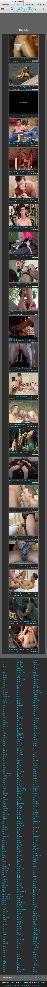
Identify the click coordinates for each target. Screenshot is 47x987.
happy (19, 773)
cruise (4, 889)
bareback (5, 722)
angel (4, 683)
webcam (36, 951)
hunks (19, 808)
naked (19, 919)
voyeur (35, 941)
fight (18, 698)
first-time (20, 706)
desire (4, 921)
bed (3, 739)
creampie (5, 885)
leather (19, 855)
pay (18, 968)
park (18, 962)
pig (34, 670)
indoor (19, 814)
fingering (20, 702)
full (18, 730)
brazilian (5, 795)
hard (18, 775)
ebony (4, 963)
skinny (35, 775)
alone (4, 672)
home (19, 786)
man (18, 881)
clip (3, 853)
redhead (36, 719)
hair (18, 764)
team (34, 880)
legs (18, 857)
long (18, 870)
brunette (4, 810)
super (35, 853)
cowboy (4, 881)
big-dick (4, 754)
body (3, 771)
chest (3, 840)
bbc (3, 728)
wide (34, 956)
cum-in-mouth (6, 895)
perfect (35, 661)
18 (2, 661)
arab (3, 685)
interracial (20, 820)
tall (34, 870)
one (18, 941)
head (19, 780)
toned (35, 906)
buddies (4, 816)
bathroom (5, 726)
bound (4, 788)
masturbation (21, 891)
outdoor (20, 951)
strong (35, 840)
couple (4, 878)
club (3, 859)
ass (3, 691)
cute (3, 902)
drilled (4, 948)
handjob (20, 769)
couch (4, 876)
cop (3, 874)
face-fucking (21, 679)
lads (18, 848)
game (19, 735)
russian (35, 741)
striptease (36, 837)
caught (4, 838)
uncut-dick (36, 930)
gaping (19, 739)
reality (35, 715)
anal (3, 681)
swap (35, 861)
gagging (20, 734)
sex (34, 754)
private (35, 698)
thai (34, 885)
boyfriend (5, 793)
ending (4, 971)
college (4, 866)
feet (18, 692)
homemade (21, 788)
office (19, 934)
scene (35, 743)
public (35, 704)
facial (19, 681)
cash (3, 833)
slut (34, 784)
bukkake (4, 820)
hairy (19, 765)
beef (3, 741)
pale (18, 956)
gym (18, 762)
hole (18, 784)
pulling (35, 706)
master (19, 889)
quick (35, 711)
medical (20, 896)
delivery (4, 919)
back (3, 707)
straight (35, 831)
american (5, 679)
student (35, 844)
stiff (34, 825)
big (3, 749)
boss (3, 784)
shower (35, 767)
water (35, 949)
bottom (4, 786)
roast (34, 732)
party (19, 964)
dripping (4, 950)
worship (35, 964)
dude (3, 956)
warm (35, 945)
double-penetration (5, 942)
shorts (35, 764)
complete (5, 870)
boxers (4, 790)
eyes (19, 676)
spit (34, 808)
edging (4, 965)
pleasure (36, 674)
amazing (5, 677)
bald (3, 713)
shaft (34, 758)
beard (4, 734)
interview (20, 822)
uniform (35, 934)
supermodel (37, 855)
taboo (35, 866)
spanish (35, 801)
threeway (36, 891)
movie (19, 915)
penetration (21, 969)
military (19, 898)
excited (19, 670)
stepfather (36, 822)
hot (18, 795)
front (18, 726)
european (20, 666)
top (34, 910)
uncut (35, 928)
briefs (3, 801)
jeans (19, 827)
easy (3, 960)
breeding (5, 799)
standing (36, 816)
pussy (35, 709)
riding (35, 724)
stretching (36, 835)
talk (34, 868)
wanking (36, 943)
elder (3, 967)
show (35, 765)
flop (18, 713)
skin (34, 773)
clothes (4, 857)
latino (19, 852)
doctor (4, 932)
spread (35, 812)
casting (4, 835)
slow (34, 782)
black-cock (5, 762)
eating (4, 962)
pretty (35, 696)
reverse (35, 722)
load (18, 865)
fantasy (19, 685)
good (19, 750)
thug (34, 896)
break (4, 797)
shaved (35, 760)
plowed (35, 676)
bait (3, 711)
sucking (35, 850)
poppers (36, 679)
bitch (3, 758)
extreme (20, 674)
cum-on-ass (6, 896)
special (35, 805)
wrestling (36, 966)
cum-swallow (6, 898)
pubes (35, 702)
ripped (35, 730)
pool (34, 677)
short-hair (36, 762)
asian (3, 689)
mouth (19, 913)
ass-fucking (5, 692)
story (34, 829)
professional (37, 700)
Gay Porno (23, 979)
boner (4, 779)
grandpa (20, 754)
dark (3, 910)
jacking (19, 823)
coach (4, 861)
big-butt (4, 750)
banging (4, 717)
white (35, 954)
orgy (18, 949)
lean (18, 853)
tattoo (35, 876)
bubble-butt (5, 814)
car (3, 831)
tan (34, 872)
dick (3, 923)
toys (34, 911)
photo (35, 662)
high (18, 782)
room (34, 735)
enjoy (19, 661)
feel (18, 691)
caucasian (5, 837)
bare (3, 721)
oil (18, 936)
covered (4, 880)
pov (34, 689)
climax (4, 852)
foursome (20, 719)
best (3, 747)
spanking (36, 803)
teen (34, 883)
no (18, 930)
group (19, 758)
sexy (34, 756)
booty (3, 782)
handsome (21, 771)
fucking (19, 728)
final (18, 700)
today (35, 904)
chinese (4, 842)
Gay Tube (40, 977)
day (3, 913)
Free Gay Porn (32, 977)
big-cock (4, 752)
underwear (36, 932)
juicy (18, 838)
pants (19, 960)
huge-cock (20, 803)
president (36, 694)
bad (3, 709)
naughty (20, 923)
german (20, 743)
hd (18, 779)
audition (4, 702)
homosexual (21, 790)
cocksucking (6, 865)
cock (3, 863)
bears (4, 735)
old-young (20, 939)
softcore (35, 793)
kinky (19, 840)
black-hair (5, 764)
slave (35, 777)
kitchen (19, 844)
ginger (19, 745)
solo (34, 797)
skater (35, 771)
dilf (3, 928)
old (18, 938)
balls (3, 715)
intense (19, 818)
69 (2, 662)
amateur (4, 676)
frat (18, 721)
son (34, 799)
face (18, 677)
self (34, 750)
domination (5, 936)
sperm (35, 807)
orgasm (19, 947)
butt (3, 822)
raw (34, 713)
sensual (35, 752)
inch (18, 812)
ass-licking (5, 694)
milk (18, 900)
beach (4, 732)
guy (18, 760)
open (19, 943)
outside (19, 953)
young (35, 971)
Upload (28, 985)
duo (3, 958)
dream (4, 947)
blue (3, 769)
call (3, 823)
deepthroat (5, 917)
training (35, 913)
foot (18, 715)
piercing (35, 668)
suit (34, 852)
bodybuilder (6, 775)
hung (19, 805)
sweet (35, 865)
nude (19, 932)
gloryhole (20, 749)
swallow (35, 859)
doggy (4, 934)
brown (4, 807)
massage (20, 887)
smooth (35, 788)
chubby (4, 844)
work (34, 962)
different (4, 924)
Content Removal (20, 985)
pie (34, 666)
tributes (35, 917)
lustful (19, 878)
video (35, 936)
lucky (19, 876)
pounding (36, 687)
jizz (18, 831)
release (35, 721)
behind (4, 743)
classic (4, 848)
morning (20, 911)
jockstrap (20, 837)
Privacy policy (36, 985)
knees (19, 846)
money (19, 906)
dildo (3, 926)
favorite (19, 689)
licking (19, 859)
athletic (4, 700)
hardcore (20, 777)
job (18, 833)
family (19, 683)
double (4, 939)
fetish (19, 696)
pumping (36, 707)
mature (19, 893)
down (3, 945)
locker (19, 866)
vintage (35, 938)
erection (20, 662)
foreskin (20, 717)
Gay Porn (16, 977)
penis (19, 971)
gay (18, 741)
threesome (36, 889)
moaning (20, 904)
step (34, 820)
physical (36, 664)
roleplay (35, 734)
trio (34, 921)
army (3, 687)
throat (35, 893)
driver (4, 952)
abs (3, 664)
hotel (19, 797)
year (34, 969)
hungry (19, 807)
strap (34, 833)
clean (3, 850)
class (3, 846)
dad (3, 906)
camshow (5, 829)
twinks (35, 924)
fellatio (19, 694)
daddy (4, 908)
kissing (19, 842)
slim (34, 780)
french (19, 722)
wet (34, 953)
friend (19, 724)
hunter (19, 810)
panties (19, 958)
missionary (21, 902)
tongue (35, 908)
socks (35, 790)
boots (3, 780)
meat (19, 895)
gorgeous (20, 752)
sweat (35, 863)
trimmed (35, 919)
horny (19, 793)
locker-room (21, 868)
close (3, 855)
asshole (4, 698)
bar (3, 719)
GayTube (23, 977)
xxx (34, 968)
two (34, 926)
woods (35, 960)
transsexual (37, 915)
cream (4, 883)
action (4, 666)
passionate (21, 966)
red (34, 717)
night (19, 926)
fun (18, 732)
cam (3, 825)
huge (19, 801)
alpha (4, 674)
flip (18, 711)
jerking (19, 829)
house (19, 799)
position (35, 685)
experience (21, 672)
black (3, 760)
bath (3, 724)
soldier (35, 795)
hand (19, 767)
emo (3, 969)
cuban (4, 891)
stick (34, 823)
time (34, 902)
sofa (34, 792)
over (18, 954)
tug (34, 923)
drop (3, 954)
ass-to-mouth (6, 696)
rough (35, 737)
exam (19, 668)
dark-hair (5, 911)
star (34, 818)
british (4, 803)
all (2, 670)
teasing (35, 881)
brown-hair (5, 808)
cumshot (4, 900)
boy (3, 792)
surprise (35, 857)
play (34, 672)
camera (4, 827)
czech (4, 904)
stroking (35, 838)
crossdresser (6, 887)
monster (20, 908)
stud (34, 842)
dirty (3, 930)
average (4, 704)
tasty (34, 874)
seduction (36, 747)
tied (34, 898)
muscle (19, 917)
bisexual (4, 756)
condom (4, 872)
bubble (4, 812)
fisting (19, 707)
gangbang (20, 737)
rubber (35, 739)
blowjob (4, 767)
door (3, 938)
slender (35, 779)
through (35, 895)
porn (34, 681)
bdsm (3, 730)
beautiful (5, 737)
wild (34, 958)
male (19, 880)
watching (36, 947)
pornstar (36, 683)
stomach (36, 827)
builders (4, 818)
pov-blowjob (37, 691)
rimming (35, 728)
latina (19, 850)
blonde (4, 765)
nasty (19, 921)
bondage (5, 777)
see (34, 749)
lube (18, 874)
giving (19, 747)
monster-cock (21, 910)
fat (18, 687)
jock (18, 835)
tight (34, 900)
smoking (36, 786)
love (18, 872)
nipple (19, 928)
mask (19, 885)
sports (35, 810)
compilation (6, 868)
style (34, 846)
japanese (20, 825)
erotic (19, 664)
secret (35, 745)
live (18, 863)
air (2, 668)
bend (3, 745)
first (18, 704)
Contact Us (9, 985)
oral (18, 945)
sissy (34, 769)
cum (3, 893)
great (19, 756)
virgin (35, 939)
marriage (20, 883)
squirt (35, 814)
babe (3, 706)
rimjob (35, 726)
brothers (4, 805)
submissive (37, 848)
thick (34, 887)
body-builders (6, 773)
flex (18, 709)
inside (19, 816)
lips (18, 861)
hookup (19, 792)
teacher (35, 878)
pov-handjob (37, 692)
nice (18, 924)
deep (3, 915)
